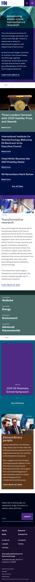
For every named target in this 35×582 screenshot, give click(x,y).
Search (27, 3)
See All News (17, 186)
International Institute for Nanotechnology (5, 3)
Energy (6, 309)
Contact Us (22, 534)
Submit (27, 516)
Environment (10, 318)
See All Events (17, 403)
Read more (6, 127)
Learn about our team (12, 484)
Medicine (7, 300)
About (4, 530)
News (4, 534)
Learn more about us (10, 75)
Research (21, 530)
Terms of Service (6, 574)
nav (32, 3)
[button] (23, 398)
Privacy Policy (5, 576)
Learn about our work (10, 285)
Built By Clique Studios (8, 569)
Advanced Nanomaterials (11, 328)
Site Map (4, 571)
